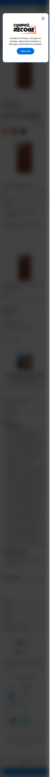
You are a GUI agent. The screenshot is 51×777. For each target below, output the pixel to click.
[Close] (41, 18)
